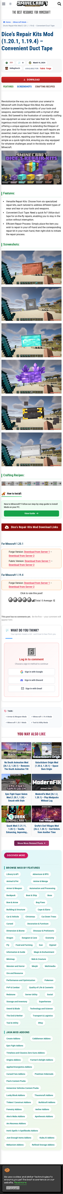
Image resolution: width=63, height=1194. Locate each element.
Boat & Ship (31, 895)
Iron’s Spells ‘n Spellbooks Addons (22, 1131)
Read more (21, 1182)
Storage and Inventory (16, 1001)
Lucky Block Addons (15, 1095)
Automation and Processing (42, 888)
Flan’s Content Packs (16, 1081)
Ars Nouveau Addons (16, 1123)
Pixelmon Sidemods (44, 1074)
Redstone (10, 994)
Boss (49, 895)
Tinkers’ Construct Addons (18, 1102)
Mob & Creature (39, 959)
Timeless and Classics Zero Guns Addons (25, 1053)
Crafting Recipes (45, 86)
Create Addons (13, 1038)
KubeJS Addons (47, 1138)
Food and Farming (24, 945)
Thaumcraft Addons (44, 1095)
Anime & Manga (40, 881)
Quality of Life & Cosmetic (41, 987)
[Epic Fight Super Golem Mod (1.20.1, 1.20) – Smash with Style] (16, 782)
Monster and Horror (15, 966)
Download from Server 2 (21, 555)
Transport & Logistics (43, 1015)
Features (8, 86)
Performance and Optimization (20, 980)
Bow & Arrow (12, 902)
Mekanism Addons (15, 1145)
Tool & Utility (12, 1023)
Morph (35, 966)
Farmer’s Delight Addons (41, 1060)
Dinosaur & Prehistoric (43, 931)
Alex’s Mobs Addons (15, 1116)
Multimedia (50, 966)
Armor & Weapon (14, 888)
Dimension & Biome (15, 931)
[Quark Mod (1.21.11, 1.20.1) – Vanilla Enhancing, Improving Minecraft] (16, 814)
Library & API (12, 874)
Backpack (10, 895)
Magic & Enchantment (44, 952)
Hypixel (52, 945)
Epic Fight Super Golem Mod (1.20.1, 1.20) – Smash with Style (16, 797)
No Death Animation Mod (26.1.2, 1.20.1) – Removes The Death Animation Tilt (16, 765)
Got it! (13, 1188)
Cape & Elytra (44, 909)
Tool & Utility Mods (40, 722)
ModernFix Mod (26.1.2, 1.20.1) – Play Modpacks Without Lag (47, 797)
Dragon (9, 938)
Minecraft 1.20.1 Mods (16, 722)
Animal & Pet (12, 881)
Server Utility (31, 994)
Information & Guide (15, 952)
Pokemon (49, 980)
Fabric (42, 68)
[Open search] (59, 4)
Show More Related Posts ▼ (31, 843)
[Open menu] (3, 4)
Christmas (30, 916)
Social (50, 994)
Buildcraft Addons (47, 1102)
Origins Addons (13, 1060)
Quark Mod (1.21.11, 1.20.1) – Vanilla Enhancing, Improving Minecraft (16, 829)
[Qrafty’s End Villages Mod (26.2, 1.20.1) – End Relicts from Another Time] (47, 814)
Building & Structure (15, 909)
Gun (41, 945)
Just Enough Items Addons (18, 1138)
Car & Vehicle (12, 916)
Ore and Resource (14, 973)
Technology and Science (41, 1008)
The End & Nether (14, 1015)
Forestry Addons (14, 1109)
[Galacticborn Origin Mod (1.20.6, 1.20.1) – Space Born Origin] (47, 750)
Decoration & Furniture (37, 924)
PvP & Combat (13, 987)
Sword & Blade (13, 1008)
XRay (40, 1023)
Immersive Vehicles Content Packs (22, 1088)
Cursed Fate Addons (15, 1074)
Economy (50, 938)
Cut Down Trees (48, 916)
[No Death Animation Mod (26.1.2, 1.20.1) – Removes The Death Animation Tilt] (16, 750)
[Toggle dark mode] (10, 4)
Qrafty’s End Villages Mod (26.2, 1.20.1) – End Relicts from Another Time (47, 829)
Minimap (10, 959)
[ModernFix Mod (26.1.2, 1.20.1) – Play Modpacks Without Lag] (47, 782)
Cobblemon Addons (41, 1038)
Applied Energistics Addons (19, 1067)
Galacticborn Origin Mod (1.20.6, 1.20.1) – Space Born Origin (46, 765)
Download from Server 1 (37, 551)
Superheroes (45, 1001)
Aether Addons (42, 1109)
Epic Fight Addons (14, 1045)
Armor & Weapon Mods (17, 717)
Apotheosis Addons (44, 1116)
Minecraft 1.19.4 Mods (42, 717)
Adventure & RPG (41, 874)
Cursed (9, 924)
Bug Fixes (40, 902)
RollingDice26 (15, 68)
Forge (48, 68)
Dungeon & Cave (29, 938)
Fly (7, 945)
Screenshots (24, 86)
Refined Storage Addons (43, 1145)
